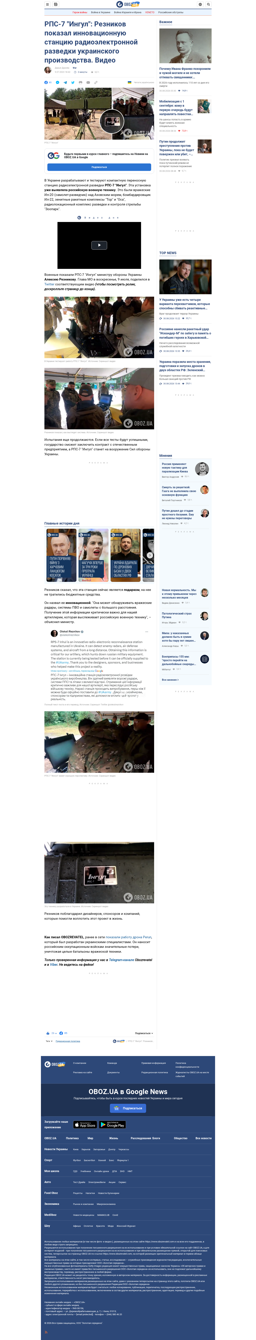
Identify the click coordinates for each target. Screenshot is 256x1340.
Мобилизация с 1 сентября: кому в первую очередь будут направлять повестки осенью (176, 108)
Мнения (165, 455)
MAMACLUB (103, 1215)
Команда (112, 1063)
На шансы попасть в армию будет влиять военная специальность (175, 122)
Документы (113, 1072)
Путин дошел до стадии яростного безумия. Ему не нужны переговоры (178, 514)
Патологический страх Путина (177, 615)
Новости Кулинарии (108, 1193)
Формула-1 (123, 1160)
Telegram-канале (121, 960)
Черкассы (123, 1149)
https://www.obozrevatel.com (159, 1241)
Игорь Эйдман (169, 622)
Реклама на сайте (82, 1072)
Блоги (156, 1138)
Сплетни (88, 1226)
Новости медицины (83, 1215)
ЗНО (122, 1171)
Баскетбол (89, 1160)
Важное (165, 22)
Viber (53, 965)
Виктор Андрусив (170, 477)
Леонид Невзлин (170, 523)
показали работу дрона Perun (128, 937)
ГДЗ (75, 1171)
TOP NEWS (167, 253)
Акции (112, 1182)
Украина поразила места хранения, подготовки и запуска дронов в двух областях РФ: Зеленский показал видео (185, 366)
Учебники (85, 1171)
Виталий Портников (172, 500)
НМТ (130, 1171)
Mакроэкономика (106, 1204)
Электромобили (97, 1182)
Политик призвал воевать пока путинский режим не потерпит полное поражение (175, 163)
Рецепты (78, 1193)
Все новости (204, 1138)
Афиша (77, 1226)
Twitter (49, 284)
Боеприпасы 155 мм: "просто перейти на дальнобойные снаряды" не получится (178, 660)
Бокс (111, 1160)
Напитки (90, 1193)
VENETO (149, 12)
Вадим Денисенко (171, 603)
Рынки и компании (83, 1204)
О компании (79, 1063)
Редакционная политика (68, 1041)
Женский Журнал (126, 1226)
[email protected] (84, 1314)
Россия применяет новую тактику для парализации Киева (175, 467)
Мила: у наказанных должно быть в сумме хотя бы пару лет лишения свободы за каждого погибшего (179, 637)
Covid (115, 1215)
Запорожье (99, 1149)
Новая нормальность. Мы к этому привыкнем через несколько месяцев (179, 593)
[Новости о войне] (119, 1042)
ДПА (114, 1171)
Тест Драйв (79, 1182)
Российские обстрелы (170, 12)
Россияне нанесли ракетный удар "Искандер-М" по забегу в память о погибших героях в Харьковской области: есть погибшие (185, 333)
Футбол (77, 1160)
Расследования (141, 1138)
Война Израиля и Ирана (127, 12)
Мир (90, 1138)
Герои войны (80, 12)
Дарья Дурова (62, 68)
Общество (180, 1138)
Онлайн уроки (101, 1171)
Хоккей (102, 1160)
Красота (100, 1226)
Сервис (122, 1182)
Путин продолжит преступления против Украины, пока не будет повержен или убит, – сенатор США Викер (176, 148)
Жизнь (113, 1138)
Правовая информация (153, 1063)
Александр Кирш (170, 646)
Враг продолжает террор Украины (179, 313)
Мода (111, 1226)
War (74, 68)
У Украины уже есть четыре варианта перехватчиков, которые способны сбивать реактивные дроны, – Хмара (184, 304)
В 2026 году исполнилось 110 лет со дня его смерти (184, 84)
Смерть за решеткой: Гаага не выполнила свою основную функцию (179, 491)
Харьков (86, 1149)
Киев (75, 1149)
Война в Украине (100, 12)
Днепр (111, 1149)
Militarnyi (166, 669)
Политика (72, 1138)
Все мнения (169, 679)
